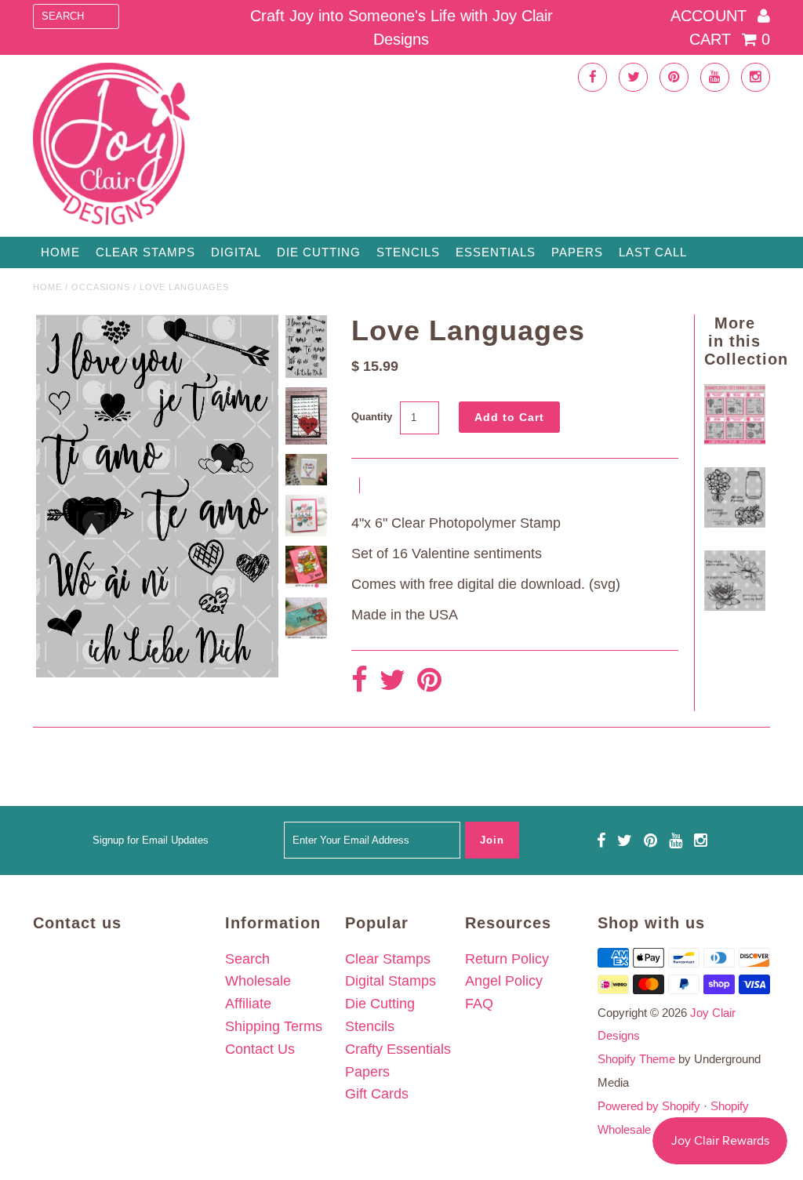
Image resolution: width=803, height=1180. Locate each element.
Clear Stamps (388, 959)
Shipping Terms (273, 1026)
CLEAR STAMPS (145, 252)
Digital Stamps (390, 981)
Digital (236, 252)
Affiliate (248, 1003)
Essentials (496, 252)
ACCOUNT (710, 15)
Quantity (371, 417)
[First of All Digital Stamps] (734, 606)
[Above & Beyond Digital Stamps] (734, 523)
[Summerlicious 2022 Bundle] (734, 440)
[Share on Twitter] (392, 680)
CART (729, 39)
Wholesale (258, 981)
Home (60, 252)
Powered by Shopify (649, 1106)
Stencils (408, 252)
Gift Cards (377, 1094)
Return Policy (507, 959)
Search (247, 959)
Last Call (653, 252)
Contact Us (260, 1049)
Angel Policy (504, 981)
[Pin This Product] (429, 680)
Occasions (100, 287)
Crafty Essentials (398, 1049)
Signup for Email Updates (151, 840)
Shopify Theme (636, 1059)
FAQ (479, 1003)
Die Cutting (319, 252)
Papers (577, 252)
